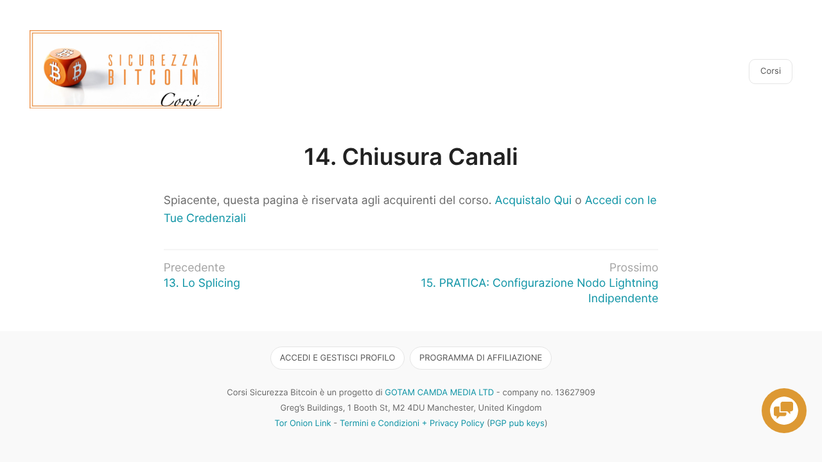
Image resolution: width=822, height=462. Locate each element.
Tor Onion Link (302, 423)
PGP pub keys (517, 423)
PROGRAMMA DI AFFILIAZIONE (480, 358)
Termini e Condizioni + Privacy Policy (412, 423)
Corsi (770, 71)
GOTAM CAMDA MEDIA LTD (439, 393)
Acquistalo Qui (533, 200)
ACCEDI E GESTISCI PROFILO (338, 358)
